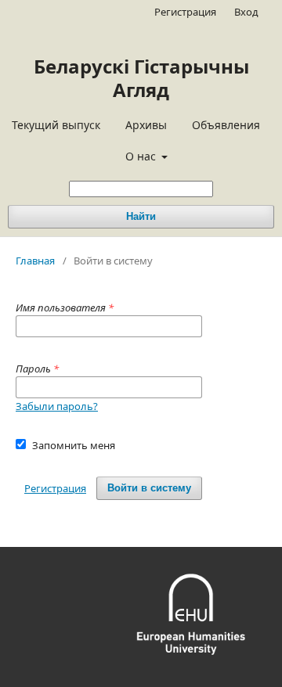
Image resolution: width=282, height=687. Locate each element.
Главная (35, 261)
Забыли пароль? (57, 406)
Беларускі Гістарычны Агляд (141, 78)
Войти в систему (149, 488)
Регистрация (185, 12)
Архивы (146, 124)
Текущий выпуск (56, 124)
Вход (246, 12)
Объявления (226, 124)
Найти (141, 216)
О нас (142, 156)
